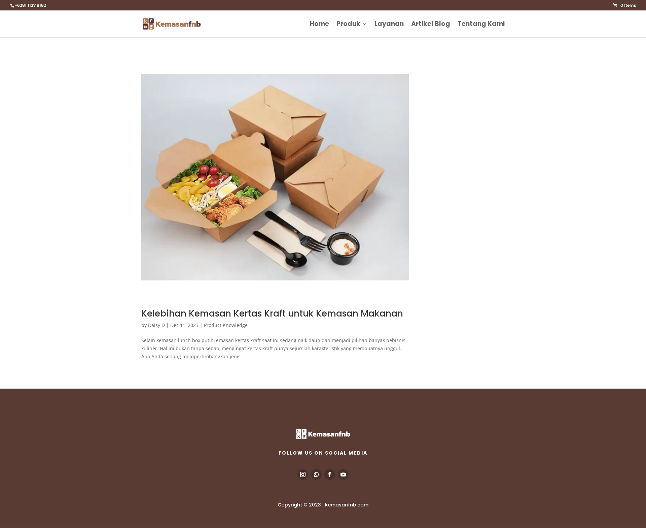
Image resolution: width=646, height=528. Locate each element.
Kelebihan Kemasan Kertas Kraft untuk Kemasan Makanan (272, 313)
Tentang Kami (481, 25)
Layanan (389, 25)
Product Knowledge (226, 325)
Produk (348, 25)
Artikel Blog (430, 25)
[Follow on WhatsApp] (316, 474)
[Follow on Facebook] (329, 474)
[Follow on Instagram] (302, 474)
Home (319, 25)
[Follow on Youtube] (343, 474)
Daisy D (156, 325)
